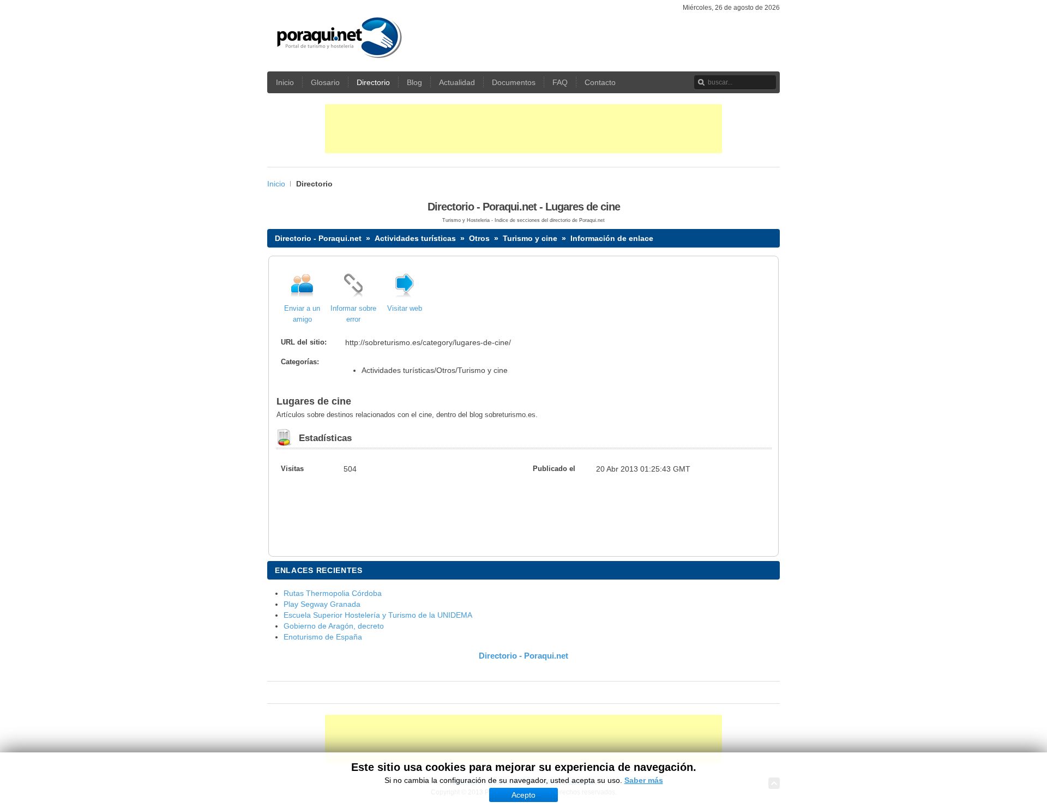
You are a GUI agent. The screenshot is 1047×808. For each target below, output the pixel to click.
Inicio (276, 183)
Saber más (643, 780)
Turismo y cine (530, 238)
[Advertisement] (523, 128)
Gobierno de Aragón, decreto (334, 626)
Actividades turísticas (415, 238)
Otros (479, 238)
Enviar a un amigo (302, 314)
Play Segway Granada (322, 604)
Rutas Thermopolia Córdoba (333, 593)
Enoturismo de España (323, 636)
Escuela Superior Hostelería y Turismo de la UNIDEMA (378, 615)
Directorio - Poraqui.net (318, 238)
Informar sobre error (353, 314)
